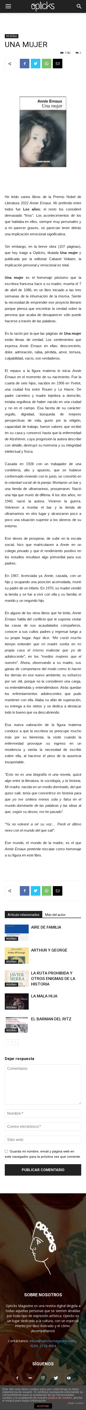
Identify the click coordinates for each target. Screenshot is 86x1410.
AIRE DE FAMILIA (46, 927)
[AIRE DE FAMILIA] (17, 933)
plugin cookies (76, 1403)
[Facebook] (17, 1378)
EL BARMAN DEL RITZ (51, 1019)
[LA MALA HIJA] (17, 1001)
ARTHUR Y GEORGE (49, 950)
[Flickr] (30, 1378)
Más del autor (55, 915)
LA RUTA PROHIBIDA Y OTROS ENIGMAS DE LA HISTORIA (53, 978)
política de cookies (60, 1397)
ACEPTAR (43, 1406)
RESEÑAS (11, 36)
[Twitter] (56, 1378)
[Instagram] (43, 1378)
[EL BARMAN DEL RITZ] (17, 1024)
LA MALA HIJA (44, 996)
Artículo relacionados (23, 915)
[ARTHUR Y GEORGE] (17, 955)
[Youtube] (69, 1378)
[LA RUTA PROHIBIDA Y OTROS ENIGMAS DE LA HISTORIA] (17, 978)
